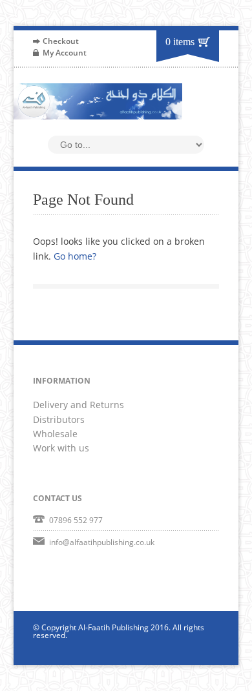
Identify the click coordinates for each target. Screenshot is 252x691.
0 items (179, 41)
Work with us (61, 448)
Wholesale (55, 434)
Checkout (61, 41)
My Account (65, 52)
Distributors (59, 419)
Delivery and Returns (78, 404)
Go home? (75, 256)
